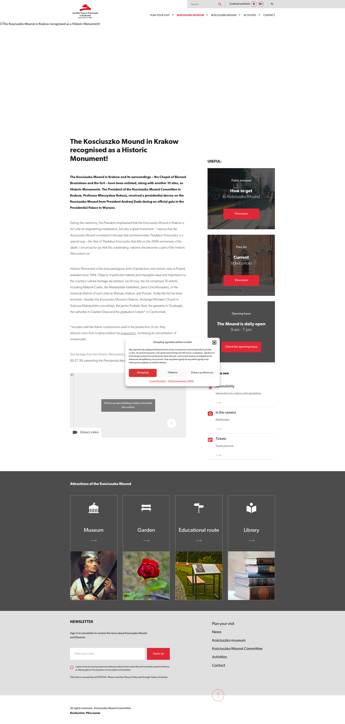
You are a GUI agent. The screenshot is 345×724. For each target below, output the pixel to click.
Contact (269, 15)
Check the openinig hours (241, 346)
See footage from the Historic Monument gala (99, 354)
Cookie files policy (157, 381)
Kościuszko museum (190, 15)
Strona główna (82, 29)
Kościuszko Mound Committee (237, 649)
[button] (214, 342)
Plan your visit (160, 15)
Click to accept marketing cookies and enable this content (128, 405)
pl (272, 4)
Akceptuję (143, 372)
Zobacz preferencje (202, 372)
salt (156, 327)
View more (241, 213)
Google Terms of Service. (155, 677)
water (84, 333)
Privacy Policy (130, 677)
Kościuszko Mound (223, 15)
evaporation (128, 333)
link (220, 402)
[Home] (85, 11)
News (216, 632)
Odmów (172, 372)
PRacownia (93, 713)
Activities (250, 15)
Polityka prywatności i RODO (181, 381)
